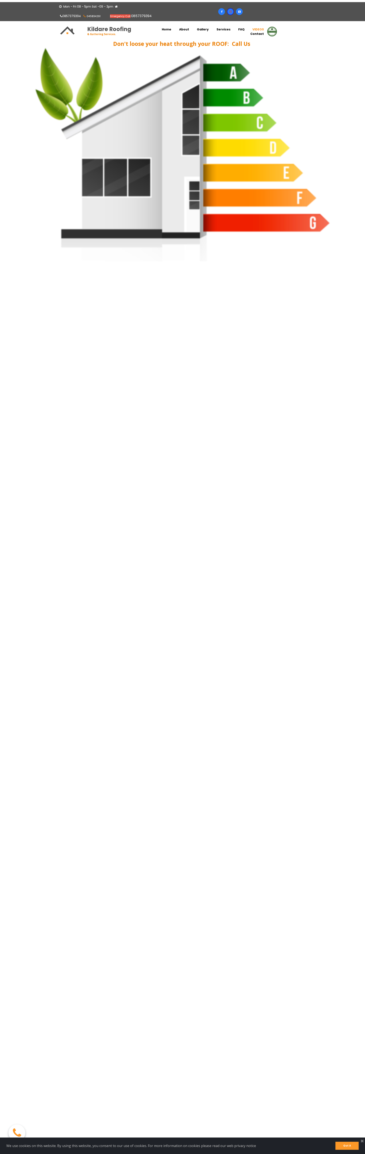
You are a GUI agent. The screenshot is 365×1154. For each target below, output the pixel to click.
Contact (257, 34)
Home (166, 29)
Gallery (203, 29)
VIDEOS (258, 29)
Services (223, 29)
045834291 (94, 16)
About (184, 29)
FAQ (241, 29)
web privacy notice (241, 1145)
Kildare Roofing (109, 29)
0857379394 (71, 16)
